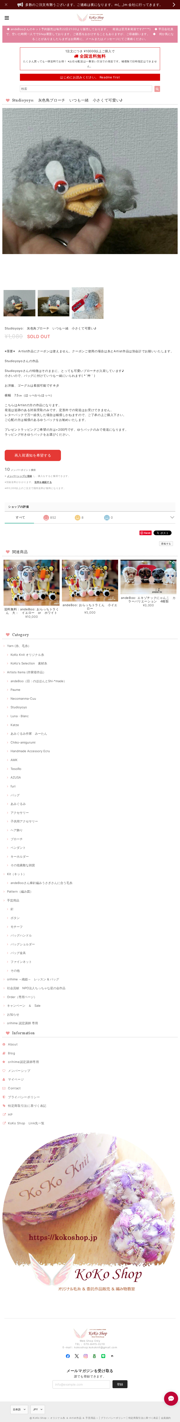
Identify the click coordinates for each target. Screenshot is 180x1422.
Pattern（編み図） (20, 891)
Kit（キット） (16, 874)
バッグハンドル (21, 935)
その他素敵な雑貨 (23, 865)
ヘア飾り (17, 830)
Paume (15, 690)
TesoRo (16, 769)
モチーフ (17, 927)
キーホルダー (20, 856)
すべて (20, 517)
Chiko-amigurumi (23, 742)
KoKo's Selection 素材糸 (29, 663)
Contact (14, 1088)
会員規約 (166, 1417)
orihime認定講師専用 (23, 1062)
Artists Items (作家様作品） (26, 672)
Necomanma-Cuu (23, 698)
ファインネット (21, 962)
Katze (15, 725)
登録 (120, 1384)
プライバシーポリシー (24, 1097)
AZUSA (16, 777)
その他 (15, 970)
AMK (14, 760)
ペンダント (18, 847)
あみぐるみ (18, 804)
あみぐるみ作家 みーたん (29, 733)
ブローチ (17, 839)
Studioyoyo (19, 707)
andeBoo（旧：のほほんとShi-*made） (39, 681)
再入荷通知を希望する (33, 455)
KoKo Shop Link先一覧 (26, 1123)
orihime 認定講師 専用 (22, 1023)
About (13, 1044)
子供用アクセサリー (24, 821)
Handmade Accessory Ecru (30, 751)
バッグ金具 (18, 953)
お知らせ (13, 1014)
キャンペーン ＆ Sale (24, 1005)
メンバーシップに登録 (19, 476)
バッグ (15, 795)
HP (10, 1114)
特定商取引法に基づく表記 (27, 1106)
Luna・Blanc (20, 716)
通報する (166, 543)
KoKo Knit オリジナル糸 (27, 655)
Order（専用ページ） (22, 997)
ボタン (15, 918)
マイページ (16, 1079)
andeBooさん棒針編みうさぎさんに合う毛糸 (41, 883)
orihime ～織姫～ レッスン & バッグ (33, 979)
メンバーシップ (19, 1071)
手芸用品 (13, 900)
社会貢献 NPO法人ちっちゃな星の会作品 (36, 988)
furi (13, 786)
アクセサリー (20, 812)
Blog (11, 1053)
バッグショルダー (23, 944)
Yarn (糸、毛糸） (19, 646)
